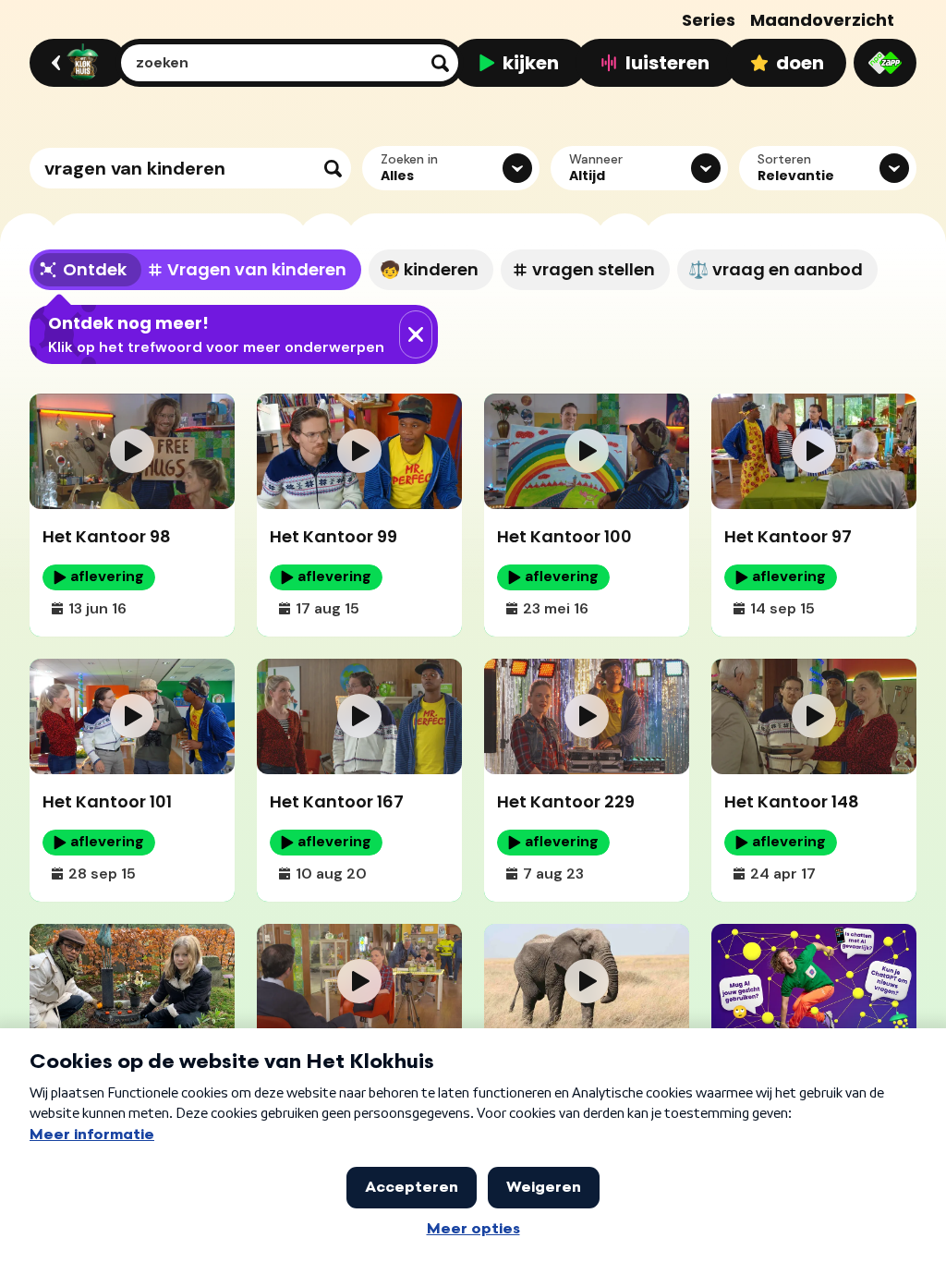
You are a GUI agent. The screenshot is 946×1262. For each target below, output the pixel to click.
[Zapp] (885, 63)
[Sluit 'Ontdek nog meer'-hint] (415, 334)
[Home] (75, 63)
